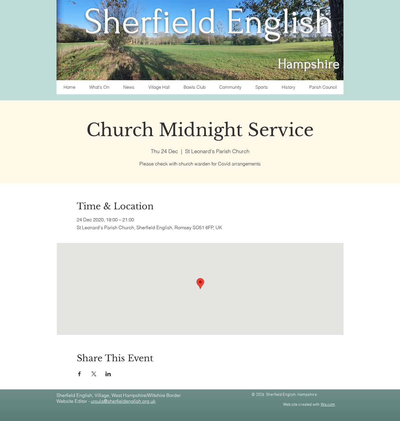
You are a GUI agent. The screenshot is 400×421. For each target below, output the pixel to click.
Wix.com (328, 404)
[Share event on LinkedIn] (108, 374)
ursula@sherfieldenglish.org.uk (123, 401)
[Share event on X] (94, 374)
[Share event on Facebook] (79, 374)
